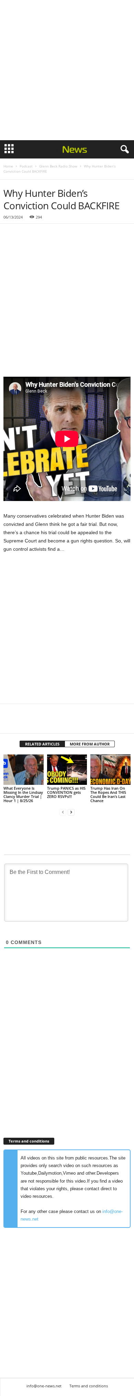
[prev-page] (62, 812)
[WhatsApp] (58, 723)
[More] (74, 723)
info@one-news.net (44, 1385)
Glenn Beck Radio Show (58, 166)
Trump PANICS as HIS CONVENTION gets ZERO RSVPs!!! (66, 792)
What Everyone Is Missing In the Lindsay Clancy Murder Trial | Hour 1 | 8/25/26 (23, 794)
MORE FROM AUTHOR (90, 744)
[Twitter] (26, 723)
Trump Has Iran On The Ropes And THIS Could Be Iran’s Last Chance (108, 794)
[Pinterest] (42, 723)
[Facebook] (10, 723)
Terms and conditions (88, 1385)
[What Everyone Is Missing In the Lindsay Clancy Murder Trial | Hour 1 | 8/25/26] (23, 769)
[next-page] (71, 812)
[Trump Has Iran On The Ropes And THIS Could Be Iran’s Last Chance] (110, 769)
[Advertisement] (67, 70)
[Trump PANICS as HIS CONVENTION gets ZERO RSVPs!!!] (67, 769)
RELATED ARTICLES (42, 744)
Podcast (26, 166)
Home (8, 166)
